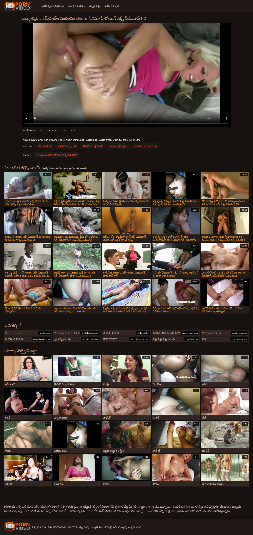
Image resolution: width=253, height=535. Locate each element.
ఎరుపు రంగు (45, 146)
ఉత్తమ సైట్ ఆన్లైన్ (111, 6)
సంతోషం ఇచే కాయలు (145, 146)
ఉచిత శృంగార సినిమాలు (53, 6)
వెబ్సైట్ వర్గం (94, 6)
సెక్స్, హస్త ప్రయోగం (76, 6)
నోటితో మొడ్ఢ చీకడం (93, 146)
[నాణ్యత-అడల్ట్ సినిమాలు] (18, 6)
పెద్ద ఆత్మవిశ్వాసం (118, 146)
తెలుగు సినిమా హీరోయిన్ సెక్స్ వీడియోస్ (57, 154)
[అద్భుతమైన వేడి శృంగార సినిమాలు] (17, 526)
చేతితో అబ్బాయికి (67, 146)
